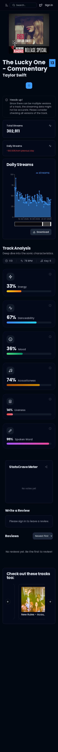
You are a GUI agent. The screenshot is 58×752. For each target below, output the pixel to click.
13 (52, 63)
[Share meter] (46, 466)
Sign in (49, 5)
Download (43, 232)
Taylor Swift (14, 75)
